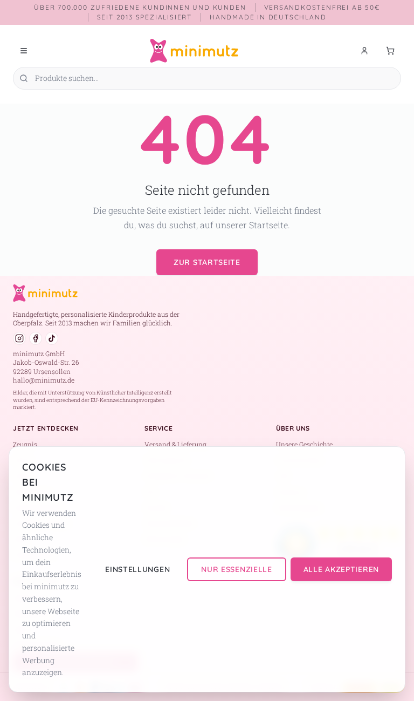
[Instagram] (19, 338)
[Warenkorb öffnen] (390, 51)
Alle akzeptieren (341, 569)
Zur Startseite (207, 262)
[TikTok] (51, 338)
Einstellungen (137, 569)
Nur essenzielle (236, 569)
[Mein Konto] (364, 51)
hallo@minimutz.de (43, 380)
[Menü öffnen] (23, 51)
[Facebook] (35, 338)
